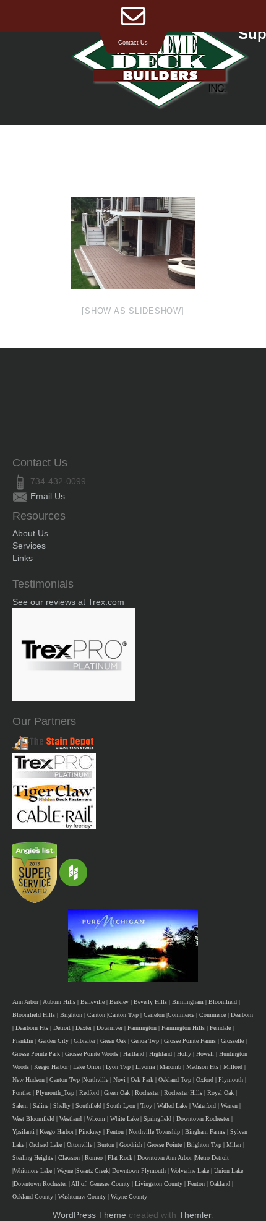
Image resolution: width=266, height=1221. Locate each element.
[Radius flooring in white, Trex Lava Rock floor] (133, 243)
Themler (195, 1215)
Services (29, 546)
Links (22, 558)
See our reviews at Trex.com (68, 602)
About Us (30, 533)
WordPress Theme (89, 1215)
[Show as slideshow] (133, 310)
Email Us (47, 496)
